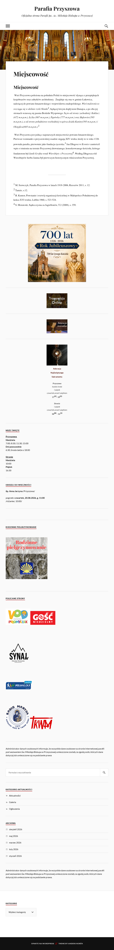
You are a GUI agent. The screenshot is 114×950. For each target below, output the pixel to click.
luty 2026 (13, 849)
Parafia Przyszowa (57, 8)
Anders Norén (75, 943)
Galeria (12, 802)
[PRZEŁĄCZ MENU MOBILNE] (8, 26)
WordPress (48, 943)
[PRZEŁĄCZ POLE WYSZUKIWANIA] (106, 26)
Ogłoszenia (14, 808)
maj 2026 (13, 836)
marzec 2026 (15, 842)
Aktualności (15, 795)
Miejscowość (31, 74)
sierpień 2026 (15, 829)
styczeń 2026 (15, 856)
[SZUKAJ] (104, 772)
